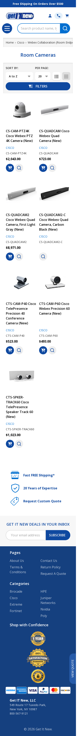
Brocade (16, 591)
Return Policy (51, 567)
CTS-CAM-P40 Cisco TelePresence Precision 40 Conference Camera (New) (21, 313)
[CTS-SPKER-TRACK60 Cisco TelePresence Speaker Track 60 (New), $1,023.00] (21, 376)
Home (10, 42)
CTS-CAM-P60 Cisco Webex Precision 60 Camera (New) (54, 308)
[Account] (50, 16)
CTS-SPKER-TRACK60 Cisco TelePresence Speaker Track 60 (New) (19, 407)
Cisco (14, 598)
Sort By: (12, 68)
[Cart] (67, 16)
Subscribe (57, 535)
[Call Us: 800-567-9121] (58, 16)
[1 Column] (56, 76)
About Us (17, 560)
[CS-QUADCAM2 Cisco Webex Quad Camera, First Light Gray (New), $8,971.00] (21, 194)
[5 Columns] (66, 76)
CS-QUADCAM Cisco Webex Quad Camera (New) (54, 136)
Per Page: (42, 68)
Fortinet (16, 611)
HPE (44, 591)
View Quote (72, 669)
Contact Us (49, 560)
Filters (41, 86)
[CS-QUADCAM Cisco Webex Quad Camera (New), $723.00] (54, 110)
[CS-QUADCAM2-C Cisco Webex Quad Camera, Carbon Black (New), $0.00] (54, 194)
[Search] (65, 28)
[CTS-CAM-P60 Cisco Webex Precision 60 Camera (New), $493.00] (54, 282)
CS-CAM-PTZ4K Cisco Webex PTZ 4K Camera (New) (19, 136)
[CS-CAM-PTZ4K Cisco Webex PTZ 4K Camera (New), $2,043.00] (21, 110)
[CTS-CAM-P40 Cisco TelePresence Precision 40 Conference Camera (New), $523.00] (21, 282)
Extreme (16, 604)
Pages (15, 552)
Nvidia (45, 609)
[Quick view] (19, 168)
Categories (19, 583)
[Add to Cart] (10, 168)
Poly (44, 616)
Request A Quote (53, 573)
